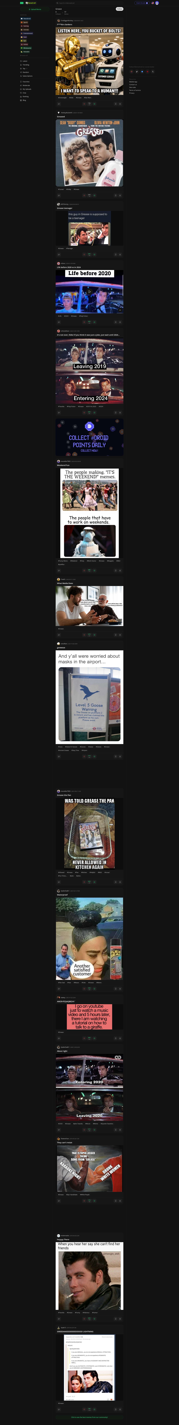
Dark (24, 37)
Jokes (79, 876)
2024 (66, 316)
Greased (61, 116)
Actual (107, 872)
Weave (77, 983)
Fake (84, 983)
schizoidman (65, 331)
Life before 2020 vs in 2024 (69, 267)
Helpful (93, 872)
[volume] (120, 310)
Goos (60, 747)
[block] (120, 104)
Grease (79, 98)
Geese (91, 747)
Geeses (99, 747)
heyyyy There (63, 1239)
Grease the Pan (64, 795)
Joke (72, 876)
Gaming (25, 26)
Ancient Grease (64, 750)
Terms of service (135, 90)
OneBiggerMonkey (67, 20)
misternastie (65, 1235)
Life (60, 316)
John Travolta (78, 1124)
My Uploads (27, 89)
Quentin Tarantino (107, 1124)
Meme (99, 983)
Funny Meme (63, 561)
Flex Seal (62, 983)
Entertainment (27, 33)
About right (62, 1051)
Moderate (26, 85)
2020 (60, 1124)
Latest (25, 61)
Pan (77, 872)
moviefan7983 (65, 461)
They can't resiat (64, 1142)
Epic (23, 41)
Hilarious (86, 1312)
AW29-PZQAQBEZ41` (66, 1001)
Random (26, 72)
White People (85, 1195)
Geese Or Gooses (71, 747)
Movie (88, 1124)
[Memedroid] (21, 3)
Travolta (61, 406)
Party (82, 561)
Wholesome (26, 48)
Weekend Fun (63, 465)
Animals (25, 30)
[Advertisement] (143, 35)
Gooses (83, 747)
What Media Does (65, 583)
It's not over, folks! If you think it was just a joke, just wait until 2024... (88, 335)
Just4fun (61, 564)
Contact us (133, 85)
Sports (24, 22)
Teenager (70, 248)
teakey (63, 997)
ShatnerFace (65, 1138)
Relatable (25, 52)
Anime (24, 44)
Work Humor (92, 561)
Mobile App (133, 82)
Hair (69, 983)
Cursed (61, 189)
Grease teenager (64, 208)
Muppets (111, 561)
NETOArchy (64, 204)
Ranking (26, 96)
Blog (24, 100)
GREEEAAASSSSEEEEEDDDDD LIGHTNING (75, 1331)
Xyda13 (63, 1327)
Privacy (131, 93)
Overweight (63, 98)
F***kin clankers (64, 24)
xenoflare (64, 644)
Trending (26, 65)
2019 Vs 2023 (91, 406)
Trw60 (63, 579)
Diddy (69, 189)
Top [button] (24, 68)
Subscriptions (27, 76)
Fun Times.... (63, 876)
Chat (24, 93)
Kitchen (84, 872)
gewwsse (61, 647)
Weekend (74, 561)
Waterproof (62, 895)
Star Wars (88, 98)
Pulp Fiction (84, 316)
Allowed (61, 872)
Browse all (24, 55)
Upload (35, 9)
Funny (78, 1312)
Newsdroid (25, 18)
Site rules (132, 87)
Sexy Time (75, 750)
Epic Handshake (72, 1195)
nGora (63, 263)
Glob (71, 98)
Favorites (26, 82)
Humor (95, 1312)
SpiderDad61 (65, 891)
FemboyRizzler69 (66, 113)
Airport (85, 750)
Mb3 (118, 561)
